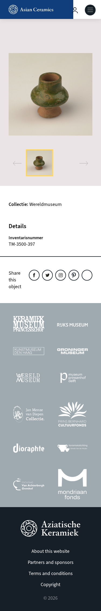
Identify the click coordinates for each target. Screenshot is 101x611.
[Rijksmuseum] (72, 325)
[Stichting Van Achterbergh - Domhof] (28, 485)
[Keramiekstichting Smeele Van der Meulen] (72, 449)
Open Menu (90, 10)
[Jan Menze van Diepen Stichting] (28, 415)
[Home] (36, 9)
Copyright (50, 584)
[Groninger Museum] (72, 353)
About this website (50, 551)
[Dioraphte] (28, 449)
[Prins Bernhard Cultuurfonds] (72, 415)
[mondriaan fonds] (72, 485)
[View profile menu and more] (75, 10)
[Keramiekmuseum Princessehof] (28, 325)
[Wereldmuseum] (28, 379)
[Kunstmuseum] (28, 352)
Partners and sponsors (51, 562)
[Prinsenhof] (72, 379)
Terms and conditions (51, 573)
